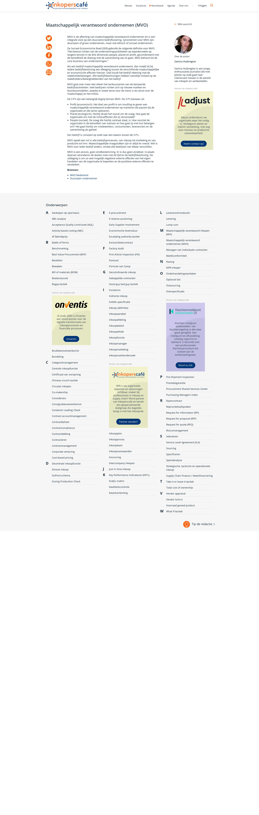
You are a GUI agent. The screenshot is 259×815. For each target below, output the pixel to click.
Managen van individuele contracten (186, 249)
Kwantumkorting (118, 492)
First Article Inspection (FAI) (124, 254)
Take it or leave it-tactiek (180, 481)
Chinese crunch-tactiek (65, 380)
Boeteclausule (60, 278)
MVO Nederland (79, 175)
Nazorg (170, 261)
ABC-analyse (59, 218)
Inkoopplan (115, 433)
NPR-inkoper (173, 267)
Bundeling (58, 356)
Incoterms (114, 290)
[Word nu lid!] (185, 337)
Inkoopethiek (116, 331)
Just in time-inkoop (119, 469)
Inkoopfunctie (117, 337)
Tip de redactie (202, 524)
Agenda (171, 5)
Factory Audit (116, 248)
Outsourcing (173, 285)
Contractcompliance (63, 428)
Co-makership (60, 392)
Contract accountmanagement (69, 416)
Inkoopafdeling (117, 319)
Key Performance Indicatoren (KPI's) (129, 475)
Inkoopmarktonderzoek (122, 355)
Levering (171, 218)
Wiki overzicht (185, 24)
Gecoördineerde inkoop (122, 272)
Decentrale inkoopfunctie (66, 463)
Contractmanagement (64, 445)
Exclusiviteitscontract (121, 242)
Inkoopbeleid (116, 325)
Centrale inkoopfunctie (65, 368)
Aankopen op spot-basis (65, 212)
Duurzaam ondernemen (83, 178)
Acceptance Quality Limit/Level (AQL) (72, 224)
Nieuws (128, 5)
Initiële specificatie (119, 302)
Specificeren (173, 454)
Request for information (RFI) (182, 412)
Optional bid (173, 279)
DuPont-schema (61, 475)
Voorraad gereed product (180, 505)
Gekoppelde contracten (122, 278)
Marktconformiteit (176, 255)
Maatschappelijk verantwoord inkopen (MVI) (188, 232)
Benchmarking (60, 248)
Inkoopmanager (118, 343)
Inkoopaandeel (117, 313)
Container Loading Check (66, 410)
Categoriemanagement (65, 362)
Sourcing (171, 448)
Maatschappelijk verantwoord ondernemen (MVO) (183, 242)
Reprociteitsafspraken (178, 406)
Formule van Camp (119, 266)
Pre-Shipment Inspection (180, 377)
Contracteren (59, 439)
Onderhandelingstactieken (181, 273)
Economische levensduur (123, 230)
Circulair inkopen (61, 386)
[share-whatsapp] (49, 64)
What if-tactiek (174, 511)
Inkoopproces (117, 439)
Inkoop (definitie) (118, 307)
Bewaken (57, 266)
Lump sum (172, 224)
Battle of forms (60, 242)
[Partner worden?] (128, 397)
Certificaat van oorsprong (66, 374)
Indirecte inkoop (118, 296)
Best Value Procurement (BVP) (69, 254)
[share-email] (49, 72)
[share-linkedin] (49, 47)
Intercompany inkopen (122, 463)
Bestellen (57, 260)
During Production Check (66, 481)
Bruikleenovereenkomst (65, 350)
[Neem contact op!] (193, 120)
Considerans (59, 398)
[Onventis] (71, 320)
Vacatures (141, 5)
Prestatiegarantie (175, 383)
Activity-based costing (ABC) (67, 230)
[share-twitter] (49, 38)
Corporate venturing (63, 451)
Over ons (183, 5)
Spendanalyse (174, 460)
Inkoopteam (116, 445)
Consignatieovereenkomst (66, 404)
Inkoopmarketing (118, 349)
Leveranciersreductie (178, 212)
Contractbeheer (60, 422)
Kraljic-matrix (116, 481)
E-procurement (117, 212)
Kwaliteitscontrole (119, 487)
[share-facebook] (49, 55)
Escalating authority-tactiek (124, 236)
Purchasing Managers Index (182, 394)
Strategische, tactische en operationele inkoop (188, 467)
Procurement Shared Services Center (187, 388)
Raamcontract (174, 400)
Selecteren (172, 436)
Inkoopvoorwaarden (120, 451)
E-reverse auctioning (120, 218)
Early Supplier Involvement (124, 224)
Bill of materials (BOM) (65, 272)
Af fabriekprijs (60, 236)
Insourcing (115, 457)
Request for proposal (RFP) (181, 418)
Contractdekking (61, 433)
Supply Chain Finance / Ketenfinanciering (189, 475)
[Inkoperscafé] (67, 5)
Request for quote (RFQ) (179, 424)
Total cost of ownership (179, 487)
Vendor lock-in (174, 499)
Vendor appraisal (176, 493)
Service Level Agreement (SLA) (183, 442)
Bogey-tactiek (59, 284)
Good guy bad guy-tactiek (123, 284)
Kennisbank (157, 5)
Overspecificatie (175, 291)
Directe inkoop (60, 469)
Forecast (114, 260)
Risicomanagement (177, 430)
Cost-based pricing (62, 457)
